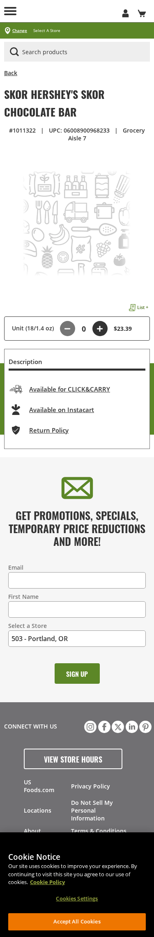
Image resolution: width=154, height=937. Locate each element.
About (32, 831)
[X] (117, 726)
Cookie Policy (47, 882)
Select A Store (46, 30)
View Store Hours (73, 759)
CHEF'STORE (69, 11)
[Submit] (14, 52)
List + (142, 307)
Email (15, 567)
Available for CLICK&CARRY (69, 389)
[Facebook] (103, 726)
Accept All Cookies (76, 921)
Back (10, 73)
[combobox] (77, 52)
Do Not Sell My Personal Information (92, 810)
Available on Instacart (61, 409)
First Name (23, 596)
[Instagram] (89, 726)
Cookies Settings (77, 898)
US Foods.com (39, 786)
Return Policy (49, 430)
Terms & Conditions (98, 831)
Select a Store (27, 626)
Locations (37, 810)
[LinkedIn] (131, 726)
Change (19, 30)
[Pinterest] (144, 726)
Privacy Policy (90, 786)
